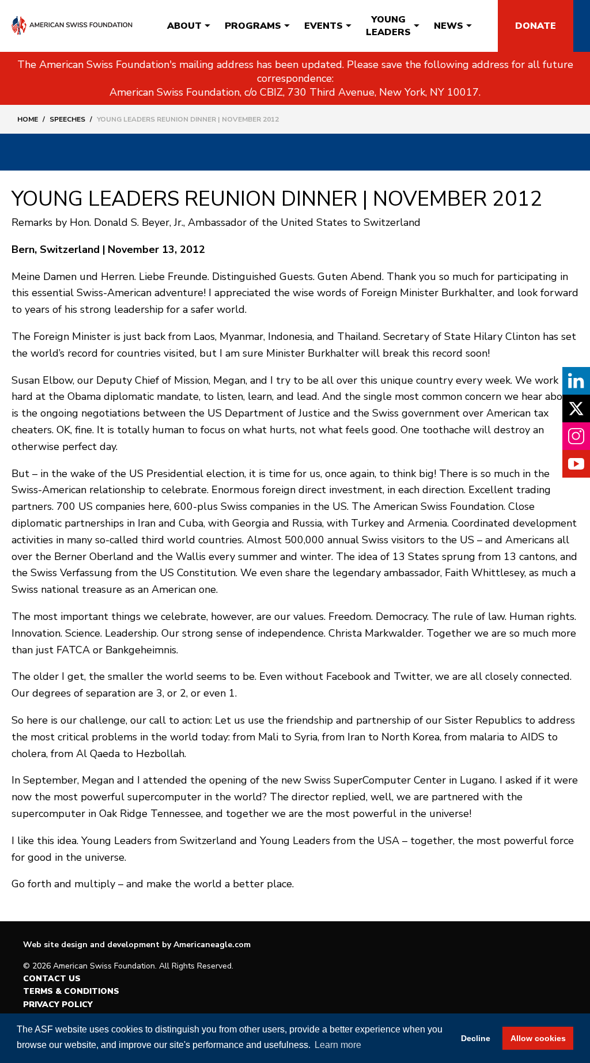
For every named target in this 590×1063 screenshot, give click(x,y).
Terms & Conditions (71, 991)
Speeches (67, 119)
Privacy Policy (58, 1004)
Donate (535, 26)
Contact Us (52, 978)
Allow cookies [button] (538, 1038)
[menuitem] (184, 26)
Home (27, 119)
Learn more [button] (338, 1045)
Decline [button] (475, 1038)
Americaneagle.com (212, 944)
